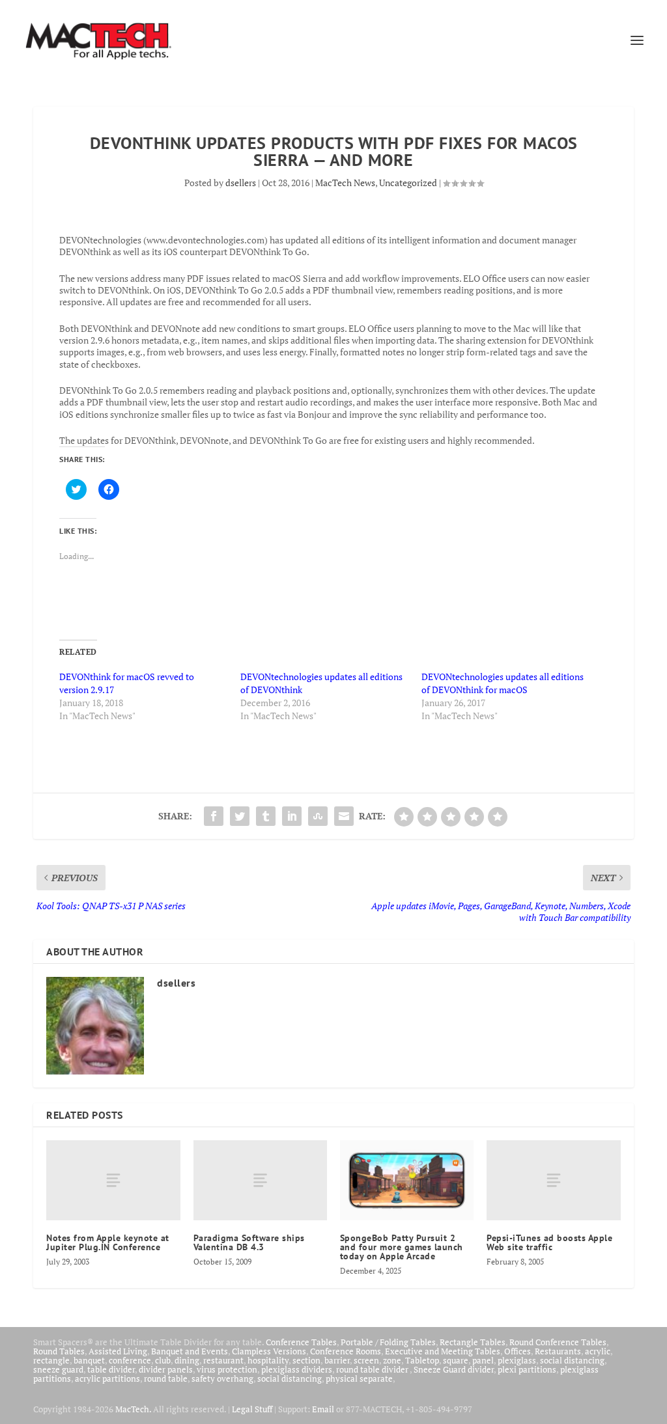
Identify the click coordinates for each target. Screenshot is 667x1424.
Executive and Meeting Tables (442, 1351)
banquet (89, 1360)
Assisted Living (118, 1351)
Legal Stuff (252, 1409)
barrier (337, 1360)
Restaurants (558, 1351)
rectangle (51, 1360)
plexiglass (517, 1360)
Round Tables (59, 1351)
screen (366, 1360)
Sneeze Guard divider (454, 1369)
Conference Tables (301, 1342)
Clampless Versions (269, 1351)
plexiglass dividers (296, 1369)
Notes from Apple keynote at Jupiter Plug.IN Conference (107, 1242)
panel (483, 1360)
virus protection (227, 1369)
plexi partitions (527, 1369)
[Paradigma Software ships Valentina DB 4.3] (260, 1180)
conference (130, 1360)
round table (166, 1378)
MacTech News (345, 182)
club (163, 1360)
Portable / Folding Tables (388, 1342)
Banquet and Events (189, 1351)
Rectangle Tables (472, 1342)
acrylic (597, 1351)
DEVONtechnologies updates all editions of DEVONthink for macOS (502, 683)
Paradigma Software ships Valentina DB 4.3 (249, 1242)
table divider (111, 1369)
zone (392, 1360)
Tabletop (422, 1360)
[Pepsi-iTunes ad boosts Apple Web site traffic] (553, 1180)
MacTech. (133, 1409)
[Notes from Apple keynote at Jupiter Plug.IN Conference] (113, 1180)
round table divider (373, 1369)
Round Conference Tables (557, 1342)
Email (323, 1409)
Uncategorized (408, 182)
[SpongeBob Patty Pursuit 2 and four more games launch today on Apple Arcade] (407, 1180)
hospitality (268, 1360)
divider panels (166, 1369)
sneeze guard (58, 1369)
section (306, 1360)
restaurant (223, 1360)
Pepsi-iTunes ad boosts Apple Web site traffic (549, 1242)
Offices (517, 1351)
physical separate (359, 1378)
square (455, 1360)
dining (187, 1360)
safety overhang (222, 1378)
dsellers (240, 182)
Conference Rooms (345, 1351)
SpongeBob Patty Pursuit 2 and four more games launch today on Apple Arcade (401, 1247)
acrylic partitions (107, 1378)
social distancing (572, 1360)
